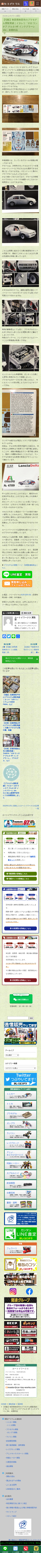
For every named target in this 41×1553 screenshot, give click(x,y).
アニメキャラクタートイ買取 (17, 1453)
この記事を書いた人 (12, 613)
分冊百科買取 (11, 1462)
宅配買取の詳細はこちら (18, 874)
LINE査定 (5, 1552)
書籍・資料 (12, 1202)
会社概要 (9, 1499)
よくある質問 (11, 1485)
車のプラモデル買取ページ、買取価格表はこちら (19, 659)
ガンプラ (11, 1123)
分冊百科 (11, 1193)
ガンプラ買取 (12, 1432)
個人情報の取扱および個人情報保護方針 (21, 1508)
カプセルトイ (13, 1173)
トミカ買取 (11, 1425)
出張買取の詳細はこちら (21, 928)
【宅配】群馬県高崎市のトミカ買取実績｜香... (9, 649)
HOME (3, 1404)
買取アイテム (5, 10)
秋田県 (20, 1404)
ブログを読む (25, 10)
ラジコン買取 (11, 1437)
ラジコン (11, 1133)
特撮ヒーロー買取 (13, 1458)
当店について (35, 10)
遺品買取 (9, 1466)
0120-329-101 (26, 595)
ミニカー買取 (11, 1422)
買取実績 (12, 1404)
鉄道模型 (11, 1183)
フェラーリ (12, 1248)
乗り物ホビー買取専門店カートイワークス (25, 1540)
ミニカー (11, 1094)
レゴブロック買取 (13, 1449)
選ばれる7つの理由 (13, 1481)
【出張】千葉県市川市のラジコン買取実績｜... (31, 649)
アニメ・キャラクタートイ (15, 1153)
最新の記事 (27, 613)
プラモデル (12, 1113)
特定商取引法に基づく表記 (16, 1503)
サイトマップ (11, 1512)
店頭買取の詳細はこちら (21, 980)
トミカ (10, 1104)
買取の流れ (15, 9)
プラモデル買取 (12, 1429)
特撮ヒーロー (13, 1163)
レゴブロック (13, 1143)
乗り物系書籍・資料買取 (15, 1445)
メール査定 (15, 1552)
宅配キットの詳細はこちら (19, 879)
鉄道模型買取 (11, 1441)
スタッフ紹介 (11, 1516)
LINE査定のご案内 (13, 1489)
